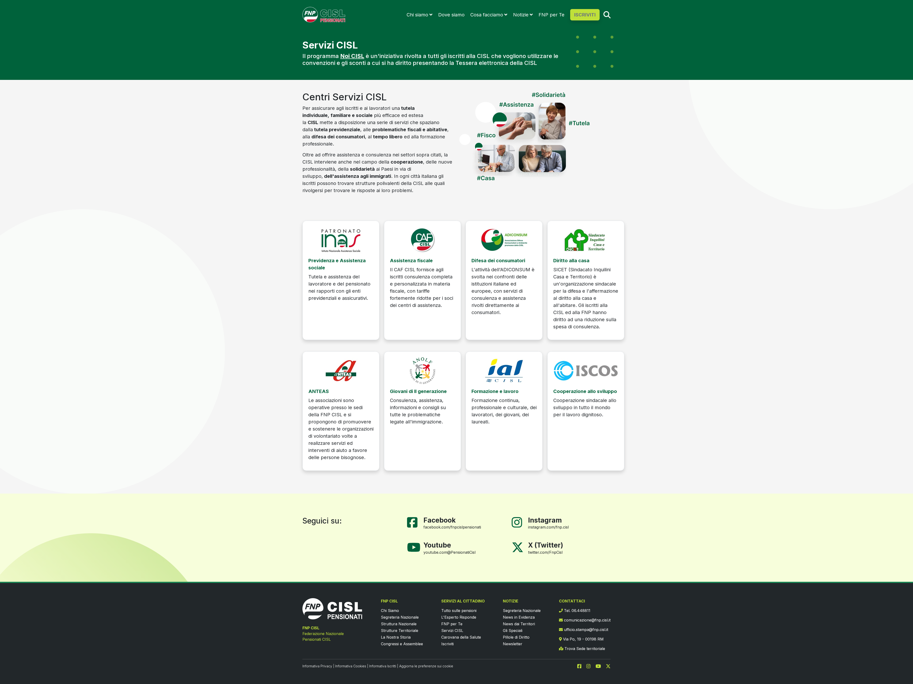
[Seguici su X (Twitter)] (518, 547)
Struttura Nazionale (399, 623)
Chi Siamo (390, 610)
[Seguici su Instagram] (519, 521)
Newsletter (512, 643)
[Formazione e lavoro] (504, 370)
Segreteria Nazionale (400, 617)
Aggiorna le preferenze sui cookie (426, 666)
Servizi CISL (452, 630)
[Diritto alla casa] (585, 239)
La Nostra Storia (396, 637)
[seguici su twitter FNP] (608, 666)
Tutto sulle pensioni (458, 610)
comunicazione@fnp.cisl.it (587, 620)
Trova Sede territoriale (584, 648)
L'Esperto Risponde (458, 617)
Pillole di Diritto (516, 637)
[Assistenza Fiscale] (422, 239)
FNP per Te (551, 15)
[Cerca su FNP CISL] (607, 14)
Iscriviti (447, 643)
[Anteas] (341, 370)
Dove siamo (451, 15)
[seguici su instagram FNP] (590, 666)
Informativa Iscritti (382, 666)
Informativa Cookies (350, 666)
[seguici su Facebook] (581, 666)
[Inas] (341, 239)
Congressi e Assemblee (402, 643)
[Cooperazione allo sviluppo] (585, 370)
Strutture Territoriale (399, 630)
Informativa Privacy (317, 666)
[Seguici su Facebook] (414, 521)
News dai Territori (519, 623)
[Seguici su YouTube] (415, 547)
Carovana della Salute (461, 637)
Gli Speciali (512, 630)
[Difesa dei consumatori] (504, 239)
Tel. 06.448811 (576, 610)
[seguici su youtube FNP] (600, 666)
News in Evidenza (519, 617)
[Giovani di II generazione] (422, 370)
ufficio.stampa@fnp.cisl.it (585, 629)
